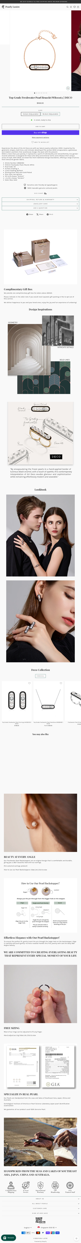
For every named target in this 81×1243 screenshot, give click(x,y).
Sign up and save (40, 1213)
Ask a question (40, 208)
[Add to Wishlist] (29, 683)
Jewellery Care (40, 204)
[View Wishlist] (75, 7)
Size (40, 110)
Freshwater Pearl (17, 165)
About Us (40, 1199)
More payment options (40, 137)
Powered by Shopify (40, 1241)
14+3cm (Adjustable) (30, 114)
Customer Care (40, 1208)
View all (40, 676)
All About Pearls (40, 1203)
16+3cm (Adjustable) (50, 114)
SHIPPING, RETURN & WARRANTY (40, 199)
